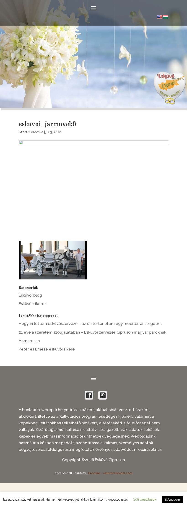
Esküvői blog (30, 295)
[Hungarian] (165, 17)
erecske (37, 132)
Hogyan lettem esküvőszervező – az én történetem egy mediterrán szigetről (90, 323)
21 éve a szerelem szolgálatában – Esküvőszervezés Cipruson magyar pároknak (92, 332)
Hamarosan (29, 340)
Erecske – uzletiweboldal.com (110, 473)
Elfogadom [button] (172, 499)
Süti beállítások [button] (144, 499)
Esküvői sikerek (33, 303)
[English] (159, 17)
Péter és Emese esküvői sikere (47, 349)
